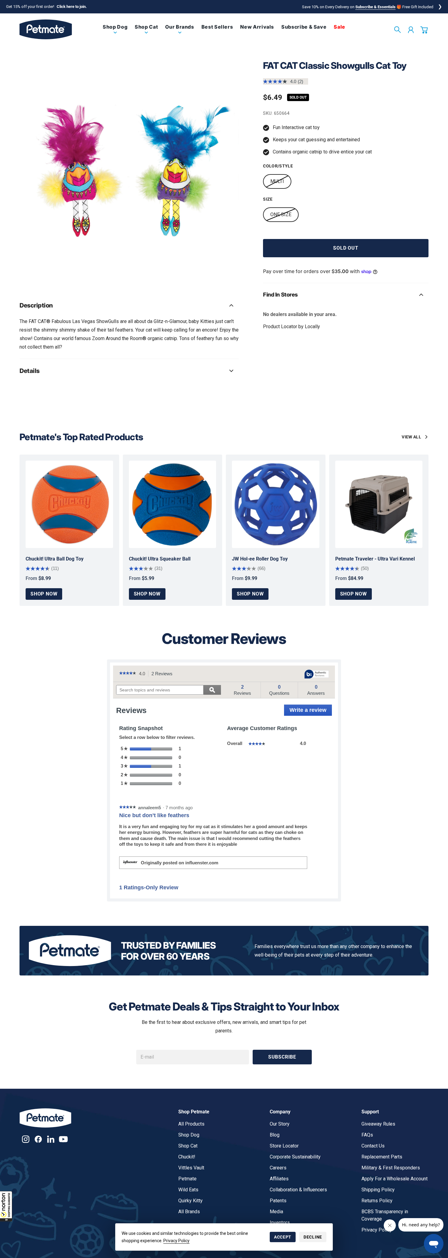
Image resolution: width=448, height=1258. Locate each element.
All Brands (189, 1211)
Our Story (280, 1124)
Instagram (25, 1139)
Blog (274, 1135)
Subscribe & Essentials (375, 7)
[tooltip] (316, 674)
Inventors (280, 1222)
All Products (191, 1124)
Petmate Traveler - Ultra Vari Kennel (375, 559)
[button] (6, 1206)
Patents (278, 1201)
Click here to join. (72, 6)
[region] (129, 169)
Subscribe (282, 1057)
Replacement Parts (381, 1157)
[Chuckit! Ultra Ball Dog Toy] (69, 504)
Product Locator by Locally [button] (291, 326)
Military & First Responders (390, 1168)
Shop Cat (187, 1146)
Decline (313, 1237)
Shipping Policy (378, 1190)
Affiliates (279, 1179)
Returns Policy (377, 1201)
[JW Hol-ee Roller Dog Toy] (275, 504)
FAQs (367, 1135)
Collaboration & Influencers (298, 1190)
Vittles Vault (191, 1168)
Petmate (187, 1179)
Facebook (38, 1139)
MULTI (277, 181)
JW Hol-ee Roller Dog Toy (260, 559)
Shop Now (43, 594)
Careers (278, 1168)
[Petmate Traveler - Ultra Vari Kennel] (379, 504)
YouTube (63, 1139)
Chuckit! (186, 1157)
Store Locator (284, 1146)
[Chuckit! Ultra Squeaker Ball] (172, 504)
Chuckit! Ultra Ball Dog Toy (55, 559)
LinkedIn (50, 1139)
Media (276, 1211)
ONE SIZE (280, 214)
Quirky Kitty (190, 1201)
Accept (282, 1237)
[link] (115, 31)
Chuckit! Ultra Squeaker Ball (159, 559)
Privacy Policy (176, 1240)
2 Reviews (163, 674)
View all (411, 436)
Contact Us (373, 1146)
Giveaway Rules (378, 1124)
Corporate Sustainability (295, 1157)
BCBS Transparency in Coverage (384, 1215)
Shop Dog (188, 1135)
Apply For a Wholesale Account (394, 1179)
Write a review (311, 711)
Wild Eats (188, 1190)
